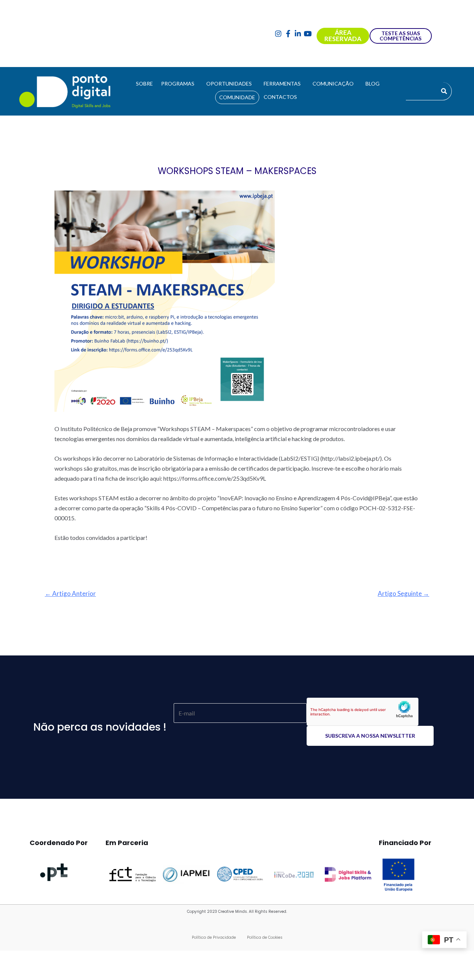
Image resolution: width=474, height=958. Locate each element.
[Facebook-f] (288, 34)
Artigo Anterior (70, 593)
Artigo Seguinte (403, 593)
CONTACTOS (280, 97)
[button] (179, 83)
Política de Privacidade (214, 937)
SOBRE (144, 83)
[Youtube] (308, 34)
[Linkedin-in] (298, 34)
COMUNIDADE (237, 97)
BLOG (372, 83)
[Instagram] (278, 34)
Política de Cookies (265, 937)
